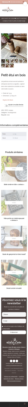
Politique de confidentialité (11, 376)
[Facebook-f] (14, 361)
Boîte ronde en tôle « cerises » (14, 184)
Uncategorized (12, 112)
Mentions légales (19, 378)
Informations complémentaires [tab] (14, 125)
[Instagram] (11, 361)
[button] (25, 35)
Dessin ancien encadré (14, 288)
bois (8, 115)
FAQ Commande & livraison (14, 381)
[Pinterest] (17, 361)
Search (14, 404)
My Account (4, 404)
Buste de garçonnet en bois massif (14, 254)
